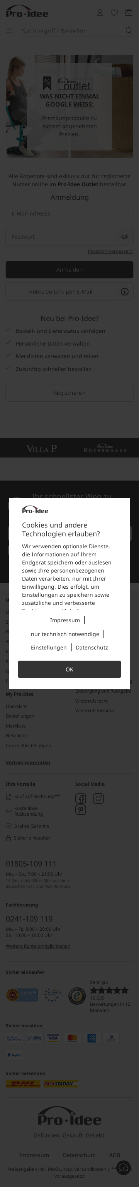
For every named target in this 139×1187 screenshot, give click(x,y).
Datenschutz (92, 647)
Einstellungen (49, 647)
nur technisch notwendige (65, 634)
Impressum (65, 620)
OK (69, 669)
